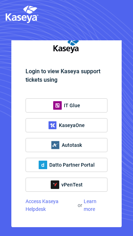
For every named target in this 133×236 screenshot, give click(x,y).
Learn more (90, 205)
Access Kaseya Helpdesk (42, 205)
